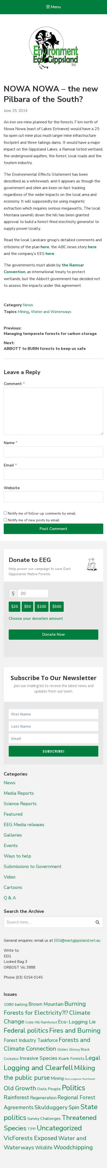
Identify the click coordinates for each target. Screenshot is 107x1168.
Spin (74, 1107)
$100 (41, 606)
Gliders (62, 1049)
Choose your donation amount (36, 618)
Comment (14, 384)
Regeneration (43, 1098)
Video (9, 877)
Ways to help (17, 856)
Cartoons (13, 887)
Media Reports (19, 793)
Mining (23, 311)
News (28, 305)
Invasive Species (38, 1058)
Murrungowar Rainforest (80, 1079)
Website (12, 488)
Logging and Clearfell (38, 1068)
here (45, 247)
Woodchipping (73, 1147)
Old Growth (20, 1088)
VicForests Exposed (30, 1138)
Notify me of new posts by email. (34, 520)
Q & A (10, 898)
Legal (93, 1058)
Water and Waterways (51, 311)
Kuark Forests (71, 1058)
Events (11, 846)
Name (10, 443)
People (54, 1089)
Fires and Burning (75, 1030)
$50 (27, 606)
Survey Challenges (44, 1118)
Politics (73, 1088)
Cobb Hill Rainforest (41, 1022)
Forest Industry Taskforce (31, 1040)
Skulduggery (51, 1107)
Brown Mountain (45, 1004)
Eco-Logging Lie (77, 1021)
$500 (56, 606)
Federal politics (26, 1030)
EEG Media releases (24, 825)
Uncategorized (59, 1128)
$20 (14, 606)
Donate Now (53, 634)
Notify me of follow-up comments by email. (42, 513)
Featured (13, 814)
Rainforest (16, 1097)
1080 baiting (15, 1004)
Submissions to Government (32, 866)
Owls (42, 1089)
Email (10, 465)
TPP (31, 1129)
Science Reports (20, 804)
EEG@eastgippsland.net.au (77, 940)
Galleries (13, 835)
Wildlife (44, 1147)
